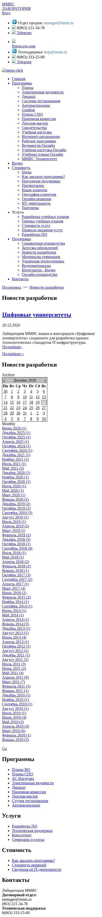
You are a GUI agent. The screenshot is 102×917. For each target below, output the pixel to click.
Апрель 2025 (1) (15, 441)
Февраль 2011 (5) (16, 686)
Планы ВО (21, 769)
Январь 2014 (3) (15, 624)
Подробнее (11, 347)
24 (25, 408)
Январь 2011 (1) (15, 691)
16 (18, 402)
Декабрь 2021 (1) (16, 455)
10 (25, 397)
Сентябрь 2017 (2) (17, 579)
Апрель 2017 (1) (15, 584)
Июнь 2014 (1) (14, 611)
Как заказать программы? (33, 860)
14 (5, 402)
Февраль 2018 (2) (16, 566)
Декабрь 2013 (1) (16, 628)
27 (44, 408)
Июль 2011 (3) (14, 664)
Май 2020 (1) (13, 490)
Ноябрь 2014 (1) (15, 602)
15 (12, 402)
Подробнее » (13, 354)
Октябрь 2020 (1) (16, 482)
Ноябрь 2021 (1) (15, 459)
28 (5, 413)
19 (38, 402)
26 (38, 408)
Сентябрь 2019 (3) (17, 513)
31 (25, 413)
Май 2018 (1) (13, 557)
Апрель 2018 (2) (15, 562)
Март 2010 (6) (13, 731)
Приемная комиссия (29, 792)
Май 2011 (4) (13, 673)
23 (18, 408)
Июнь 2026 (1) (14, 428)
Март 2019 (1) (13, 530)
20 (44, 402)
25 (31, 408)
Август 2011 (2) (15, 659)
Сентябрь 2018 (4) (17, 548)
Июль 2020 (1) (14, 486)
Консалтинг (22, 835)
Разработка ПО (24, 826)
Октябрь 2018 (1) (16, 544)
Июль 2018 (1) (14, 553)
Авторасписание (26, 805)
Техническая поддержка (32, 831)
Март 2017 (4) (13, 588)
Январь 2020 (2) (15, 499)
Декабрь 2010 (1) (16, 695)
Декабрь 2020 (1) (16, 473)
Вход (6, 13)
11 (31, 397)
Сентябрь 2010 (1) (17, 704)
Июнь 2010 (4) (14, 717)
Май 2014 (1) (13, 615)
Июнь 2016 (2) (14, 593)
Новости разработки (46, 287)
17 (25, 402)
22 (12, 408)
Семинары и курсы (28, 839)
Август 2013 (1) (15, 633)
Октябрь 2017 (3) (16, 575)
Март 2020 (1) (13, 495)
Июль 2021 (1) (14, 464)
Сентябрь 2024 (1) (17, 450)
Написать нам (23, 46)
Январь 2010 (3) (15, 740)
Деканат (19, 787)
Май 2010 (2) (13, 722)
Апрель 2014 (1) (15, 619)
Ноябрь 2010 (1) (15, 700)
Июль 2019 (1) (14, 522)
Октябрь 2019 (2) (16, 508)
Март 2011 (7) (13, 682)
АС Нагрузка (23, 778)
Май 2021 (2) (13, 468)
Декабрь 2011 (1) (16, 655)
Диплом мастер (25, 796)
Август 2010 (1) (15, 708)
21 (5, 408)
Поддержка (11, 287)
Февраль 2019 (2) (16, 535)
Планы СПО (22, 774)
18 (31, 402)
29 (12, 413)
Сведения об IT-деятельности (36, 869)
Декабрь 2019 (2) (16, 504)
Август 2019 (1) (15, 517)
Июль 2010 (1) (14, 713)
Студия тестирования (30, 801)
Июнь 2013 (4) (14, 637)
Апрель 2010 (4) (15, 726)
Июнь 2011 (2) (14, 668)
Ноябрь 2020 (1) (15, 477)
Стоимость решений (29, 865)
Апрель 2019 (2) (15, 526)
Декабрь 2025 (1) (16, 433)
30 (5, 391)
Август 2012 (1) (15, 651)
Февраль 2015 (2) (16, 597)
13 (44, 397)
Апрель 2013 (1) (15, 642)
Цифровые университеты (36, 314)
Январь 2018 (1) (15, 570)
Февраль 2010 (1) (16, 735)
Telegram (23, 33)
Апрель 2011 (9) (15, 677)
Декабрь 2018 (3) (16, 539)
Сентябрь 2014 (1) (17, 606)
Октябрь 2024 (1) (16, 446)
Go (4, 748)
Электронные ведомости (33, 783)
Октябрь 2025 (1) (16, 437)
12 (38, 397)
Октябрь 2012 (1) (16, 646)
